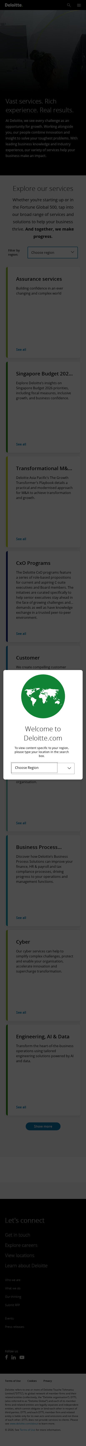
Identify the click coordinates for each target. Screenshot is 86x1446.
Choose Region (27, 767)
